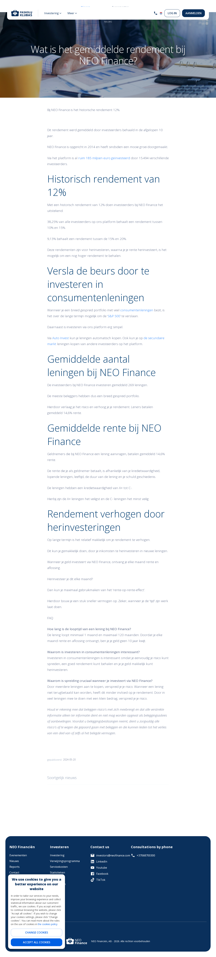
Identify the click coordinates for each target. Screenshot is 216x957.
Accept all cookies (36, 942)
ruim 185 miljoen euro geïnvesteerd (103, 158)
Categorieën (58, 884)
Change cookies (36, 932)
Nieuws (14, 861)
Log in (172, 13)
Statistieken (57, 872)
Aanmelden (193, 13)
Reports (14, 867)
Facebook (102, 874)
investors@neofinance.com (111, 855)
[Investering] (52, 13)
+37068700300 (146, 855)
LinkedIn (101, 861)
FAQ (52, 878)
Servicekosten (59, 867)
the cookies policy (47, 924)
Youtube (101, 867)
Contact (14, 872)
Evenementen (18, 855)
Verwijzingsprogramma (65, 861)
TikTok (100, 880)
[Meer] (72, 13)
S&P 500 (114, 316)
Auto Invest (61, 338)
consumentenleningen (136, 310)
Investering (57, 855)
